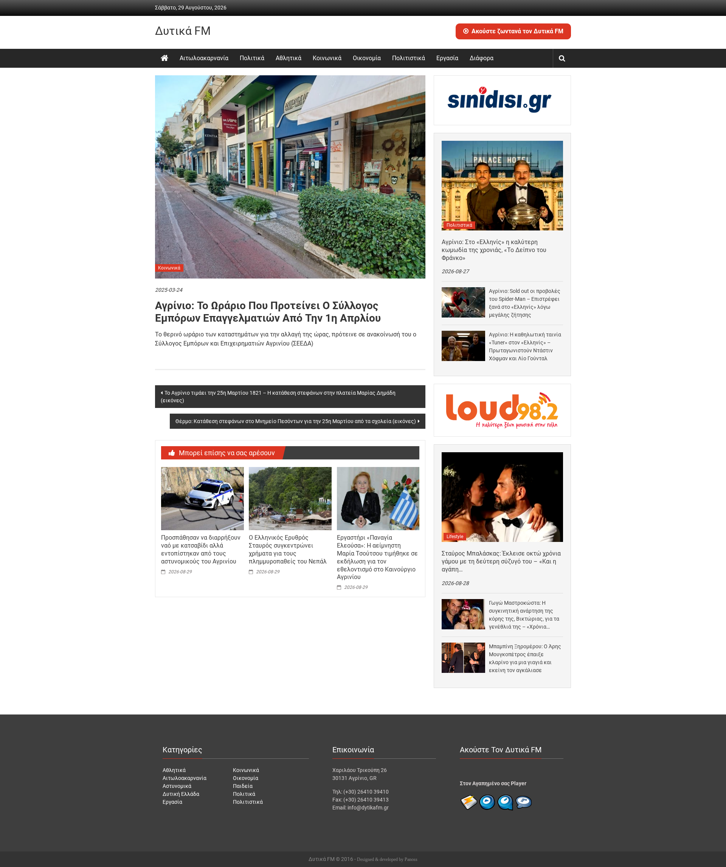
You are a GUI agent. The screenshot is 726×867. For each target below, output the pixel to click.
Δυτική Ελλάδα (181, 794)
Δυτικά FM (183, 30)
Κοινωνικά (327, 58)
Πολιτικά (252, 58)
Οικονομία (367, 58)
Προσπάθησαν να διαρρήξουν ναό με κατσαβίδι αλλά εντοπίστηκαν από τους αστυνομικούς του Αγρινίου (200, 549)
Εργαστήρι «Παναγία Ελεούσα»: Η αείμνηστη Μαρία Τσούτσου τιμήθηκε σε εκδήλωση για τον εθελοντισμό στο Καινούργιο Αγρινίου (377, 557)
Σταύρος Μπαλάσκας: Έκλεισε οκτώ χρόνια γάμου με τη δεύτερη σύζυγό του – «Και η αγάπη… (501, 561)
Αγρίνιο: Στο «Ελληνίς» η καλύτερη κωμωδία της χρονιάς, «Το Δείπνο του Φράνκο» (494, 250)
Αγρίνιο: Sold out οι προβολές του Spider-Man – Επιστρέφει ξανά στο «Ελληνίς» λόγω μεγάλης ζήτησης (524, 303)
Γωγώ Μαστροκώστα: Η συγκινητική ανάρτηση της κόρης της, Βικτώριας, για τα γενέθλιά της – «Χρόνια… (524, 615)
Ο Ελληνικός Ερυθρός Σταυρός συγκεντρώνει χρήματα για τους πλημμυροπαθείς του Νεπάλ (288, 549)
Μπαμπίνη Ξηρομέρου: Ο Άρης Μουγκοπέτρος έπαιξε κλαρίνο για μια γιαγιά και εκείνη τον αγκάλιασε (525, 658)
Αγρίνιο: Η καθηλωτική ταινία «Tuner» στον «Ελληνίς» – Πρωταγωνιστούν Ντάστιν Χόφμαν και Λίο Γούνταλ (525, 346)
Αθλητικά (288, 58)
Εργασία (447, 58)
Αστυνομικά (177, 786)
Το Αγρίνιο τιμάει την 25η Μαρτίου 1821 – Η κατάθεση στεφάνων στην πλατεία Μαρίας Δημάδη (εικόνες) (278, 396)
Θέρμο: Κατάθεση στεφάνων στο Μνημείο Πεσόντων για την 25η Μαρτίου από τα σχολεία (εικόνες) (295, 421)
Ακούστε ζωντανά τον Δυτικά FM (517, 31)
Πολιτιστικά (408, 58)
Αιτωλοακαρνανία (204, 58)
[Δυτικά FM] (164, 58)
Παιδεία (243, 786)
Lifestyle (455, 536)
